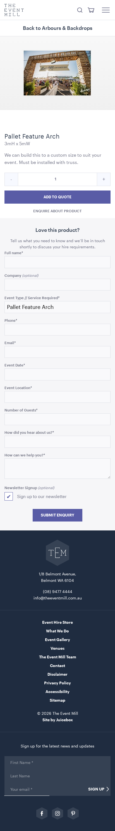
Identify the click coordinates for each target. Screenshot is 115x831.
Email (10, 343)
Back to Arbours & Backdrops (57, 28)
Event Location (18, 387)
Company (12, 275)
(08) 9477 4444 (57, 591)
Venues (57, 648)
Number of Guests (21, 410)
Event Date (14, 365)
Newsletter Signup (20, 487)
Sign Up (96, 789)
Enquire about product (57, 211)
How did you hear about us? (29, 432)
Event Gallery (57, 639)
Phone (10, 320)
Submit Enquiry (57, 515)
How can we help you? (24, 455)
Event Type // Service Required (32, 298)
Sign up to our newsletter (42, 496)
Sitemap (57, 700)
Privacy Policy (57, 682)
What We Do (57, 630)
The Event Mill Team (57, 656)
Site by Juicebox (57, 719)
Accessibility (57, 691)
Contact (57, 665)
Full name (13, 253)
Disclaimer (57, 674)
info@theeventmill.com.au (57, 598)
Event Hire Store (57, 622)
